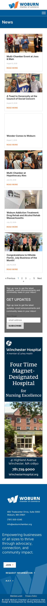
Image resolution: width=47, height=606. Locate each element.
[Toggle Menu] (44, 13)
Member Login (16, 596)
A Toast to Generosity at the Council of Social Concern (22, 97)
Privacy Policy (31, 596)
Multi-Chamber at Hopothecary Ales (16, 174)
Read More (12, 68)
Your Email (12, 316)
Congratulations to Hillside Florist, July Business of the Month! (22, 258)
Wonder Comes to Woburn (21, 136)
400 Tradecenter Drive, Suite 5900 (23, 512)
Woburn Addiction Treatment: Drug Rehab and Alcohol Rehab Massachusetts (23, 215)
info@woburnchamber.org (19, 524)
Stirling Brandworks (36, 602)
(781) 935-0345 (14, 519)
